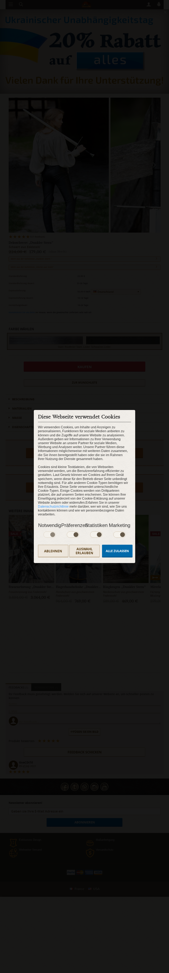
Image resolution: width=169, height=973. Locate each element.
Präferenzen (72, 525)
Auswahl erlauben (84, 551)
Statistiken (96, 525)
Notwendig (49, 525)
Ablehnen (53, 551)
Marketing (119, 525)
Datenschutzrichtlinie (53, 506)
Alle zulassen (117, 551)
